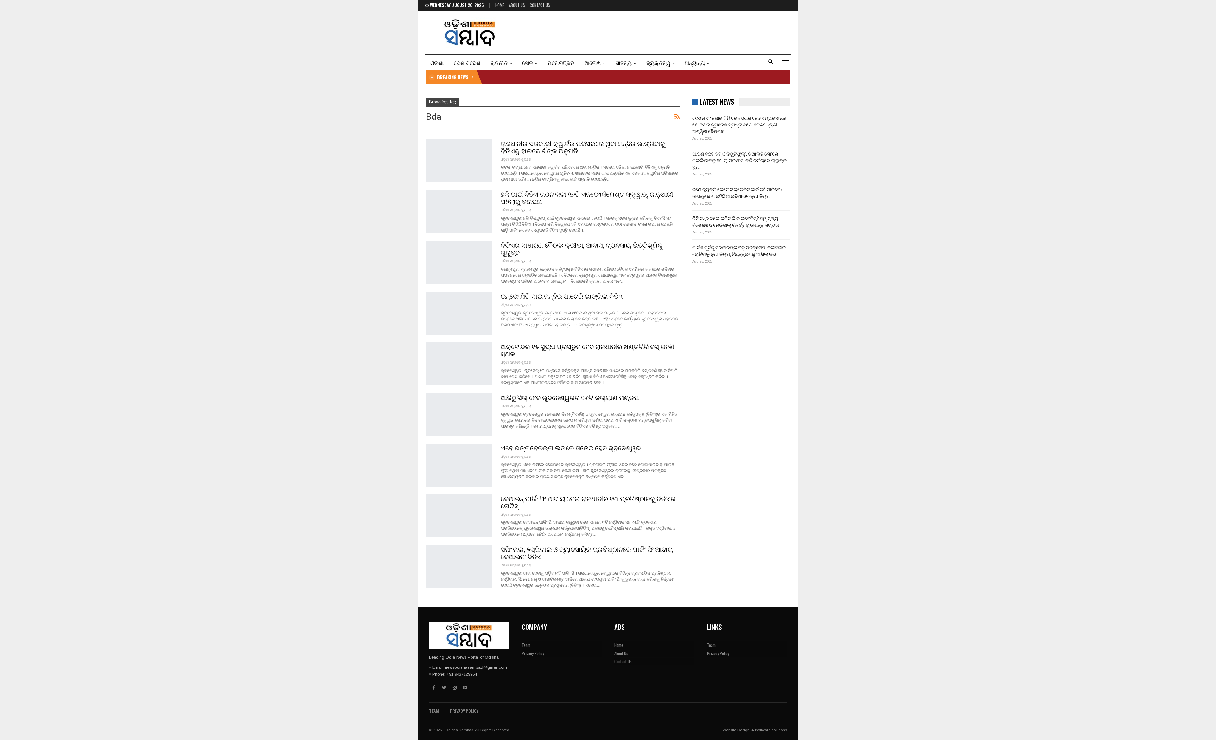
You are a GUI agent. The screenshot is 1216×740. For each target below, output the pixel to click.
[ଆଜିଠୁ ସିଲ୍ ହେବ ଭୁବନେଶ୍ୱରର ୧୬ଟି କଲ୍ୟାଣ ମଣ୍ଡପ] (459, 414)
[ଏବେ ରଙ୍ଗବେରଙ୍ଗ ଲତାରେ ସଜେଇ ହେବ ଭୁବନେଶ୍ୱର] (459, 465)
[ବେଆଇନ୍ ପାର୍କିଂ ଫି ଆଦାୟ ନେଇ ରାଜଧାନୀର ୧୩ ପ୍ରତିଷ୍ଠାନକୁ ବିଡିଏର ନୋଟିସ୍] (459, 515)
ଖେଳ (527, 63)
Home (499, 5)
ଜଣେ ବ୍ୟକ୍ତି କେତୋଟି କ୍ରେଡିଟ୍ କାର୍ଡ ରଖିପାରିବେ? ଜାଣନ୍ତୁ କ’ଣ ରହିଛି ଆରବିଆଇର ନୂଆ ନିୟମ (737, 192)
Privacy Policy (533, 653)
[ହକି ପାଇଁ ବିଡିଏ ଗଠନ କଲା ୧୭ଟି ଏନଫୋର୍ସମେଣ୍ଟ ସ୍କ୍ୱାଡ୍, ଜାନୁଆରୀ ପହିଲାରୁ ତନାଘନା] (459, 211)
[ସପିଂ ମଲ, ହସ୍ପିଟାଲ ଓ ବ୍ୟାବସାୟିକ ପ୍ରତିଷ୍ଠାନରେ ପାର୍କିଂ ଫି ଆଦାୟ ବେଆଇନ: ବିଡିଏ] (459, 566)
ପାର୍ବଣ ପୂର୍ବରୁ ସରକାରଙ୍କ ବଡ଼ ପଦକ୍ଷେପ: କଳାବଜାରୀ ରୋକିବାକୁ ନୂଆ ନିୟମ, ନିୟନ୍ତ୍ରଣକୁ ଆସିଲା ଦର (739, 250)
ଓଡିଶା (437, 63)
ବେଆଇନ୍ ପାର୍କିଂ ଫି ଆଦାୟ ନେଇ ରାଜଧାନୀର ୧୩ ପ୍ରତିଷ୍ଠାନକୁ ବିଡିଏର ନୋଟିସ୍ (588, 501)
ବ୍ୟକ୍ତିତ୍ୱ (658, 63)
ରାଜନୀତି (499, 63)
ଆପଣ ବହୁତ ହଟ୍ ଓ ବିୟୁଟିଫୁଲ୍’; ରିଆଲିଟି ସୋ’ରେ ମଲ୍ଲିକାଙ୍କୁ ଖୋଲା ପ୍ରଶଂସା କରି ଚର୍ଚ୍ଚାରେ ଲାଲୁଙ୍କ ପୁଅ (739, 160)
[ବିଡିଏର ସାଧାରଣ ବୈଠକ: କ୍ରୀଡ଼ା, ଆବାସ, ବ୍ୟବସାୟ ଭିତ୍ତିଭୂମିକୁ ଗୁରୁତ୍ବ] (459, 262)
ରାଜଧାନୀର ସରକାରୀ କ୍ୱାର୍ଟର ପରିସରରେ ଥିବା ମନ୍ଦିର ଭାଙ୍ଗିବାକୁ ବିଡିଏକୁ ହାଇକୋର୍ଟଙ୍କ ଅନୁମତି (583, 146)
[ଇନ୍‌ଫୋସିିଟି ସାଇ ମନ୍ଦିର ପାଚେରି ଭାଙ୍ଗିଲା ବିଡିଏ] (459, 313)
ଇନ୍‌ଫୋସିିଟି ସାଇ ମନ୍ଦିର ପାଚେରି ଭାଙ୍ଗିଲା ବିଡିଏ (562, 296)
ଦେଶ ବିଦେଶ (467, 63)
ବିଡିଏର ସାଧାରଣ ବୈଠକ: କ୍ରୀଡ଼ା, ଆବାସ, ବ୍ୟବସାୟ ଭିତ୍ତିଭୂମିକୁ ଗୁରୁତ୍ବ (582, 248)
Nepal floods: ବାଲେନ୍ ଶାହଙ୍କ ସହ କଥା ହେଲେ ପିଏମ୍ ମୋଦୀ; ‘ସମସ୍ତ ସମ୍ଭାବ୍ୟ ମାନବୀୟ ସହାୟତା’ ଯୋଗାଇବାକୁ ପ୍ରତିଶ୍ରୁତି (594, 77)
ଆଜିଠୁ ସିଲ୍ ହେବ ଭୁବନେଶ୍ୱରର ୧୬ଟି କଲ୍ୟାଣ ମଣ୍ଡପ (570, 397)
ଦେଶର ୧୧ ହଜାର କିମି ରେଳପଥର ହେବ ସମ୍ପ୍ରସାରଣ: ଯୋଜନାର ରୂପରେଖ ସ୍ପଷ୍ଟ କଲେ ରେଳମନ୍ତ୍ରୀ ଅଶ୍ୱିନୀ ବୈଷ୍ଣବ (739, 124)
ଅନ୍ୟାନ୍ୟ (695, 63)
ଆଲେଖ (592, 63)
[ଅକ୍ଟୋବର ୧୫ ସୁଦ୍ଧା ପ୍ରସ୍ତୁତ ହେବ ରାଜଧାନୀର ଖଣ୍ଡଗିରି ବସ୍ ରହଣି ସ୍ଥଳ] (459, 363)
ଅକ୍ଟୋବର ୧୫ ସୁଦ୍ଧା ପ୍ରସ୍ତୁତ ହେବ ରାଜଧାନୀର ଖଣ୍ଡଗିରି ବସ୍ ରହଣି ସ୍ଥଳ (587, 349)
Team (526, 645)
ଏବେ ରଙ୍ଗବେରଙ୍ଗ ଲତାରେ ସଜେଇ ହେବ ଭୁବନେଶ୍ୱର (571, 447)
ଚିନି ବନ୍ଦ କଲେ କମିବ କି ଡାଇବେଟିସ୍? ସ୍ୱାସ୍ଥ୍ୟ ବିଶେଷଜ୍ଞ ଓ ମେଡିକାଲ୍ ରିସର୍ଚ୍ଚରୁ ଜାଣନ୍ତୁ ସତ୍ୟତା (735, 221)
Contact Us (540, 5)
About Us (517, 5)
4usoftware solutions (769, 730)
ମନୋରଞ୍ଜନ (561, 63)
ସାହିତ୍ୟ (624, 63)
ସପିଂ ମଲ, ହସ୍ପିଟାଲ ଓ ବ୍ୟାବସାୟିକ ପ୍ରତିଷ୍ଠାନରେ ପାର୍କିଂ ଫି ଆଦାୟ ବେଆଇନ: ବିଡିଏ (587, 552)
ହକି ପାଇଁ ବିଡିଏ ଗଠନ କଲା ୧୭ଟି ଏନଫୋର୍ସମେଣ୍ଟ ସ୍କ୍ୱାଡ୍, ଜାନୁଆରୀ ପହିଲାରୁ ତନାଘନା (587, 197)
